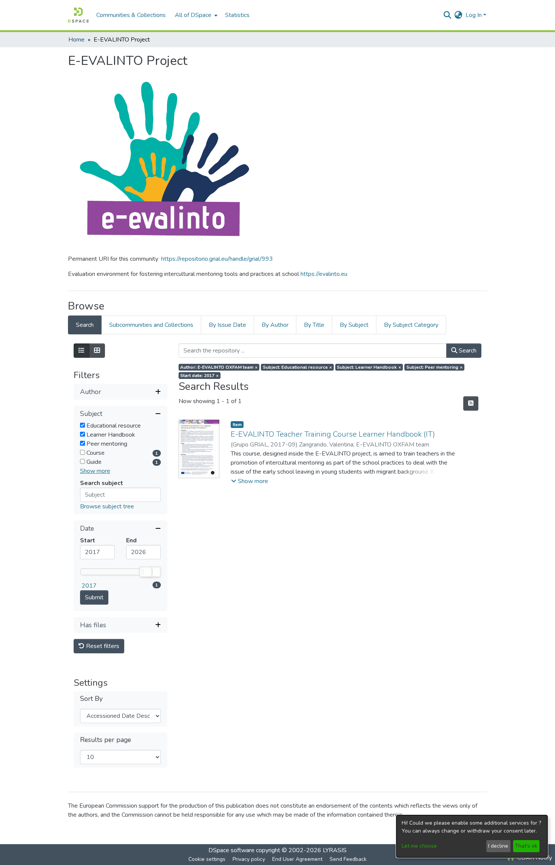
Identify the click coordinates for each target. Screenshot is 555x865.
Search (466, 350)
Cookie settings (206, 859)
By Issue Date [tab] (227, 325)
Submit (94, 597)
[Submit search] (447, 15)
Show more (95, 471)
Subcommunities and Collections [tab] (151, 325)
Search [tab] (85, 325)
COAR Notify (534, 858)
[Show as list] (81, 350)
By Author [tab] (275, 325)
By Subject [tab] (354, 325)
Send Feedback (348, 859)
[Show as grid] (97, 350)
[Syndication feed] (470, 403)
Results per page (105, 740)
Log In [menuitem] (474, 15)
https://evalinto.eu (324, 274)
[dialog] (471, 836)
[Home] (78, 15)
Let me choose (419, 846)
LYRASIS (335, 850)
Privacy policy (249, 859)
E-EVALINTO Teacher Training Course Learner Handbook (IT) (333, 434)
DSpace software (231, 850)
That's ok (526, 846)
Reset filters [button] (102, 646)
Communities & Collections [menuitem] (131, 15)
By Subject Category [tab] (411, 325)
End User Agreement (297, 859)
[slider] (145, 571)
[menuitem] (195, 15)
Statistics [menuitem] (237, 15)
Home (76, 39)
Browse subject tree (107, 506)
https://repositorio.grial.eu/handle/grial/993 (217, 259)
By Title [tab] (314, 325)
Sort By (91, 699)
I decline (498, 846)
